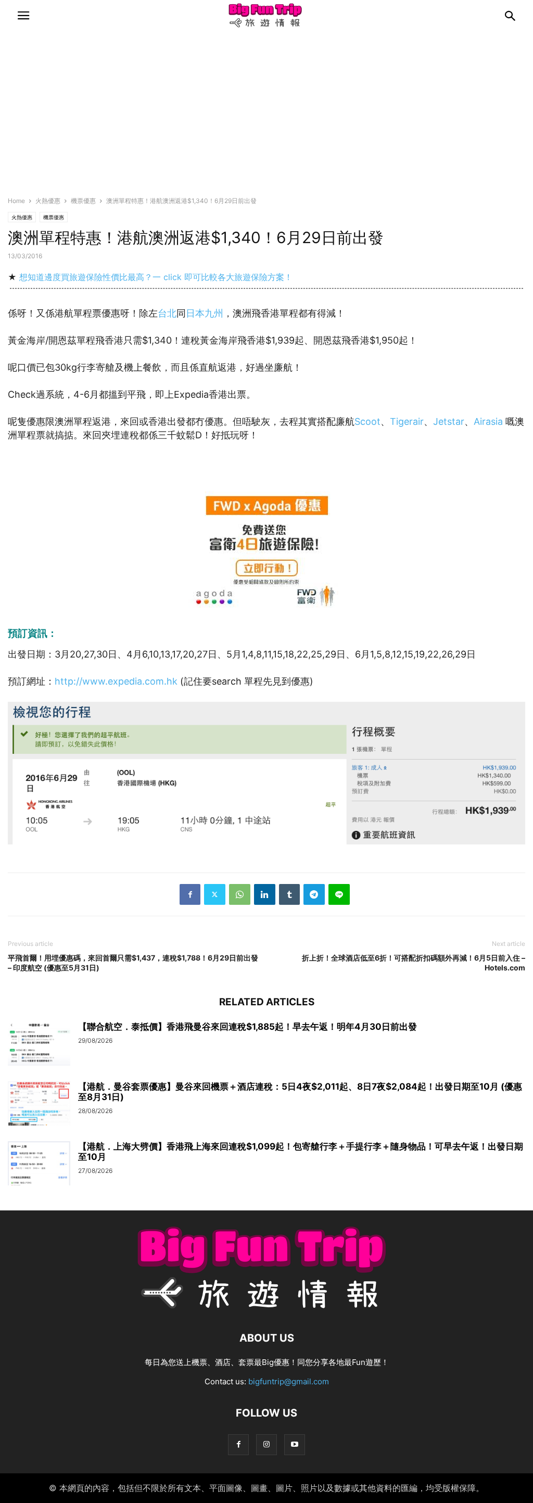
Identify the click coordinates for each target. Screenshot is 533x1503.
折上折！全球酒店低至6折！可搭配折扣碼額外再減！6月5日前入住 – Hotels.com (413, 962)
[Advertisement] (266, 117)
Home (16, 201)
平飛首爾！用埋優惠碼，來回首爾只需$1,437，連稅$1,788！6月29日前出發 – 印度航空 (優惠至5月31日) (133, 962)
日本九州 (204, 313)
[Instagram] (266, 1444)
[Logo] (266, 1306)
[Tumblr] (289, 894)
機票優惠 (83, 201)
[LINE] (339, 894)
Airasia (488, 421)
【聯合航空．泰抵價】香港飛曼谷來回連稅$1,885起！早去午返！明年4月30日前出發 (247, 1026)
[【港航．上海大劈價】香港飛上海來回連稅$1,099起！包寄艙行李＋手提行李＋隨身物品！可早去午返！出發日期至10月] (39, 1164)
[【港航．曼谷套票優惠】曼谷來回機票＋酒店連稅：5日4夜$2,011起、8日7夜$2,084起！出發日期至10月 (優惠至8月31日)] (39, 1104)
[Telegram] (314, 894)
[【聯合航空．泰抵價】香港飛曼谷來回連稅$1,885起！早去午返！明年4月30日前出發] (39, 1044)
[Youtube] (294, 1444)
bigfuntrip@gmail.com (288, 1381)
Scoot (367, 421)
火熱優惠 (47, 201)
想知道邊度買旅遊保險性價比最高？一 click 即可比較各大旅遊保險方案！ (156, 277)
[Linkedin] (264, 894)
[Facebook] (190, 894)
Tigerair (407, 421)
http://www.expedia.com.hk (116, 681)
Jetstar (448, 421)
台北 (167, 313)
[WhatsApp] (239, 894)
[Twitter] (214, 894)
